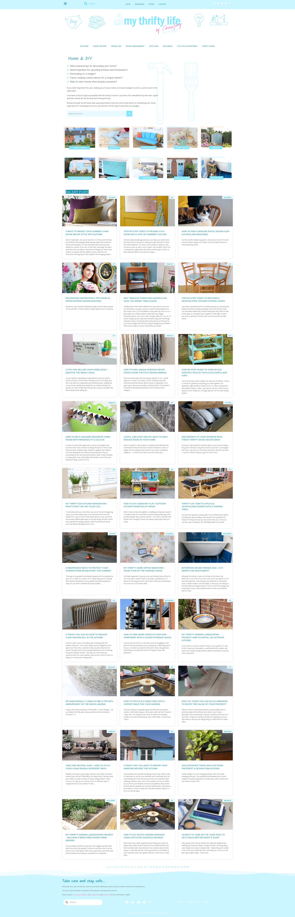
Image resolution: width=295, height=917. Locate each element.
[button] (65, 3)
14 (138, 867)
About (206, 902)
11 (129, 867)
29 (185, 867)
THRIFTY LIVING (208, 46)
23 (166, 867)
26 (175, 867)
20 (157, 867)
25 (172, 867)
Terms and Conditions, (80, 895)
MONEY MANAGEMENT (135, 46)
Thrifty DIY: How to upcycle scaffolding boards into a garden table (202, 506)
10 (126, 867)
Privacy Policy (95, 895)
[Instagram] (230, 3)
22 (163, 867)
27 (179, 867)
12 (132, 867)
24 (169, 867)
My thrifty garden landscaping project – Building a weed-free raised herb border (89, 838)
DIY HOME (84, 46)
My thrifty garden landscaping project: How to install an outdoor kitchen (203, 637)
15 (141, 867)
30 (188, 867)
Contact (163, 4)
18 (151, 867)
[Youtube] (222, 3)
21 (160, 867)
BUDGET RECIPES (99, 46)
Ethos (151, 4)
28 (182, 867)
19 (154, 867)
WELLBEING (167, 46)
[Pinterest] (226, 3)
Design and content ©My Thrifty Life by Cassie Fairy (147, 913)
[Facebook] (214, 3)
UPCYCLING (153, 46)
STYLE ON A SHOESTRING (187, 46)
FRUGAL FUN (116, 46)
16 (144, 867)
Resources (139, 4)
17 (147, 867)
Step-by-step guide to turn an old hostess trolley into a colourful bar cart (204, 372)
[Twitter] (218, 3)
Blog (128, 4)
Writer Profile (193, 902)
